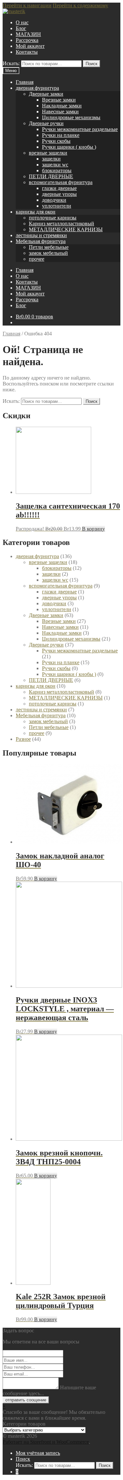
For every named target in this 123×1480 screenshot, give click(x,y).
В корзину (93, 529)
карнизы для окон (35, 212)
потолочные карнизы (52, 217)
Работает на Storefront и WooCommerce (46, 1442)
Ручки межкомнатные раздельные (80, 129)
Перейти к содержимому (80, 5)
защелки (51, 158)
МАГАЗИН (28, 34)
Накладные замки (62, 105)
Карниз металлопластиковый (61, 223)
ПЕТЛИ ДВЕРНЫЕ (51, 176)
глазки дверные (59, 188)
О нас (22, 22)
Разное (23, 739)
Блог (21, 28)
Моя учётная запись (38, 1453)
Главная (24, 82)
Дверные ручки (46, 123)
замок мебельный (48, 253)
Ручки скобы (56, 141)
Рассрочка (27, 40)
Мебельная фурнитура (41, 241)
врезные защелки (48, 153)
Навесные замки (60, 111)
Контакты (27, 52)
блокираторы (57, 170)
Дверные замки (46, 94)
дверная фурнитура (37, 88)
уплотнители (56, 206)
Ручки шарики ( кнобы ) (69, 147)
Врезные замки (59, 100)
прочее (36, 259)
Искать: (11, 63)
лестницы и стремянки (41, 235)
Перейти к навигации (27, 5)
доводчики (54, 200)
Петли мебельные (49, 247)
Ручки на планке (60, 135)
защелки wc (55, 164)
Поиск (91, 63)
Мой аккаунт (30, 46)
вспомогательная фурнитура (60, 182)
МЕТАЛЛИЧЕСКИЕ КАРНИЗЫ (66, 229)
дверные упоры (59, 194)
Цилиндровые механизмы (71, 117)
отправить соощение (25, 1399)
